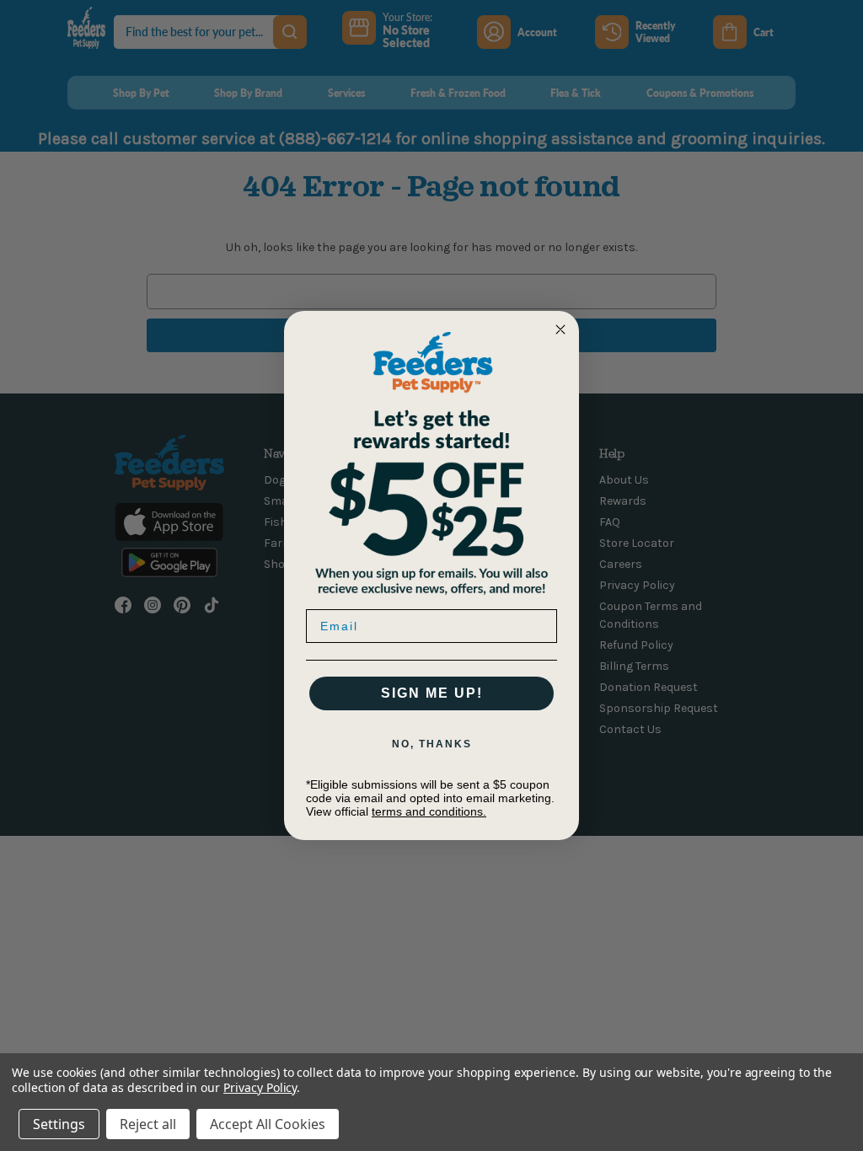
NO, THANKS (432, 744)
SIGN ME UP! (432, 693)
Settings (59, 1124)
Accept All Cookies (267, 1124)
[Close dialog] (560, 329)
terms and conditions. (429, 811)
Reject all (148, 1124)
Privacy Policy (260, 1087)
